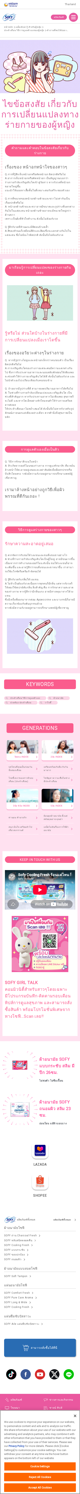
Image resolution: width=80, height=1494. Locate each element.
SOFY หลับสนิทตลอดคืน (18, 1240)
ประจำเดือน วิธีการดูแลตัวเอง (25, 698)
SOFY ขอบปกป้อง (14, 1254)
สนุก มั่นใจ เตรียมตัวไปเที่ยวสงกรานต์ (20, 828)
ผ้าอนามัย (59, 698)
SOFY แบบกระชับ (14, 1249)
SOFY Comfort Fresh (17, 1292)
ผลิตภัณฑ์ (59, 17)
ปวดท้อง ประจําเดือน (20, 702)
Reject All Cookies (40, 1477)
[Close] (75, 1415)
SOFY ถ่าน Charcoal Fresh (20, 1235)
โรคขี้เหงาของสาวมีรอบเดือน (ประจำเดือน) (21, 779)
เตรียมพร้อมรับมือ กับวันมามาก (56, 768)
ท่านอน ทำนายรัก (18, 817)
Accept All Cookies (39, 1487)
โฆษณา (15, 1407)
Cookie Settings (40, 1466)
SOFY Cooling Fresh (16, 1245)
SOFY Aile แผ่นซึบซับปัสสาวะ (21, 1323)
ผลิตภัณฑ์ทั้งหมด (62, 1220)
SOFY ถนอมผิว (13, 1259)
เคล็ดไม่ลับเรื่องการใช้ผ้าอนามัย (56, 828)
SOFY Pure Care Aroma (18, 1297)
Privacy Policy (16, 1446)
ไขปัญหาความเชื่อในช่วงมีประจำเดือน (57, 779)
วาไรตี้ (48, 702)
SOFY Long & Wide (15, 1302)
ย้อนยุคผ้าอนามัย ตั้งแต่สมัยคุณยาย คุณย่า (56, 817)
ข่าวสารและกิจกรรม (61, 1399)
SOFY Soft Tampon (15, 1276)
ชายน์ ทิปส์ (55, 1407)
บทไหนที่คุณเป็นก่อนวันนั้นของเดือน (20, 768)
